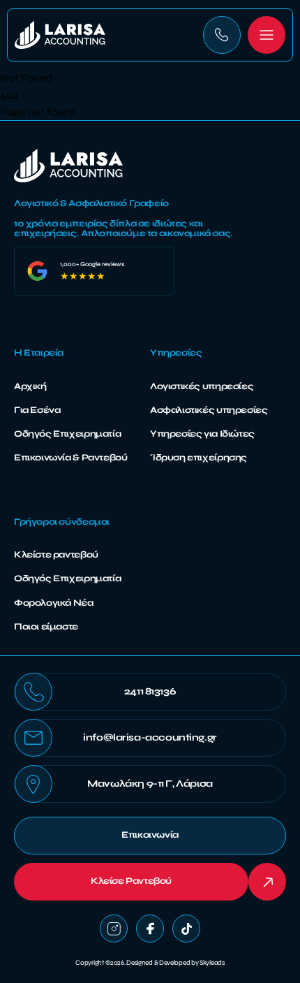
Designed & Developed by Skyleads (175, 963)
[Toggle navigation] (266, 35)
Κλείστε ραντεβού (56, 554)
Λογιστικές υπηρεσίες (201, 386)
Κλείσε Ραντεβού (131, 881)
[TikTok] (186, 928)
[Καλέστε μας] (222, 35)
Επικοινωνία (150, 834)
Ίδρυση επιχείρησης (198, 457)
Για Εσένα (37, 410)
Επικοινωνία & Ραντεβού (70, 457)
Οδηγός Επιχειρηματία (67, 433)
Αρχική (30, 386)
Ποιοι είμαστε (46, 626)
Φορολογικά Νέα (53, 603)
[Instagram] (114, 928)
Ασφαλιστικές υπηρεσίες (208, 410)
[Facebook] (150, 928)
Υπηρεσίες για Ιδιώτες (202, 433)
